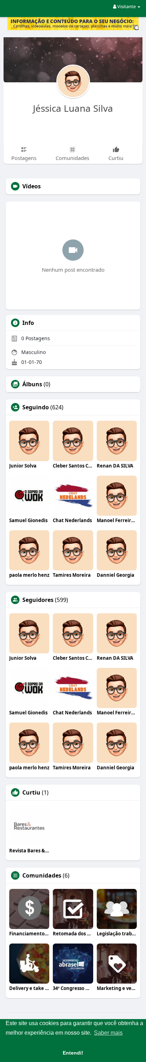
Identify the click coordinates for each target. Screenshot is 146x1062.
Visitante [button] (126, 6)
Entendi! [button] (73, 1053)
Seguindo (35, 407)
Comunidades (41, 875)
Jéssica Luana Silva (73, 108)
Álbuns (32, 384)
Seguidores (38, 600)
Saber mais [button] (108, 1033)
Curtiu (31, 792)
